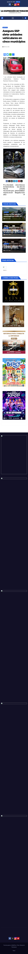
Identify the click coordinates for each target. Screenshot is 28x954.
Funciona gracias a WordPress (10, 945)
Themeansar (14, 947)
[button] (22, 18)
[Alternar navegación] (13, 18)
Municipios (5, 27)
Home (14, 950)
